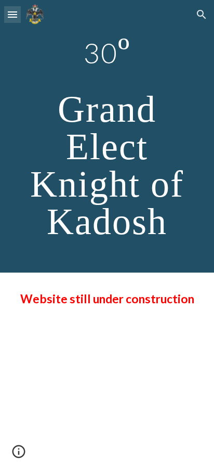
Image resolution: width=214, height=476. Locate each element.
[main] (107, 136)
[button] (12, 14)
